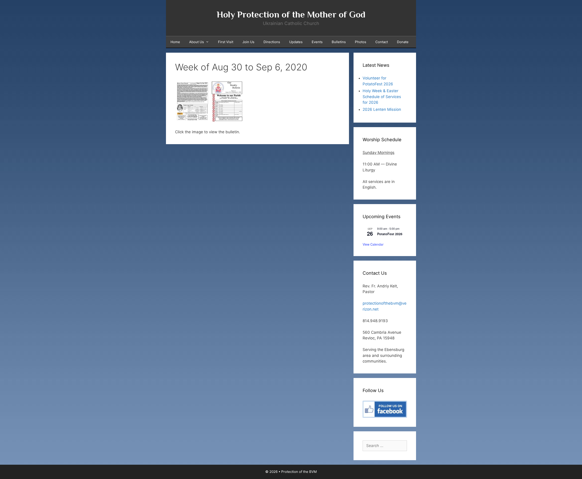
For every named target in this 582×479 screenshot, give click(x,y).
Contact (381, 42)
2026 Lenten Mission (382, 109)
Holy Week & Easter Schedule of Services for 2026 (382, 97)
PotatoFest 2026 (389, 234)
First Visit (225, 42)
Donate (403, 42)
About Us (196, 42)
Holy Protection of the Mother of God (291, 14)
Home (175, 42)
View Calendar (373, 244)
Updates (296, 42)
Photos (360, 42)
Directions (271, 42)
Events (317, 42)
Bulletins (339, 42)
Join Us (248, 42)
